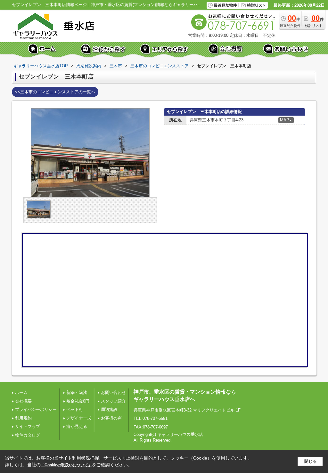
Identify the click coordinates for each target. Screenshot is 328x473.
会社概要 (23, 401)
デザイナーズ (78, 418)
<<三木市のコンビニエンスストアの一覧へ (55, 91)
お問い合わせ (113, 392)
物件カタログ (27, 435)
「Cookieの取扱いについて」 (66, 465)
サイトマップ (27, 426)
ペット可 (74, 409)
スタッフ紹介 (113, 401)
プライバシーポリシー (36, 409)
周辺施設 (109, 409)
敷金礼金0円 (77, 401)
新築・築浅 (76, 392)
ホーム (21, 392)
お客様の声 (111, 418)
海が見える (76, 426)
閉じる (310, 461)
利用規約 (23, 418)
